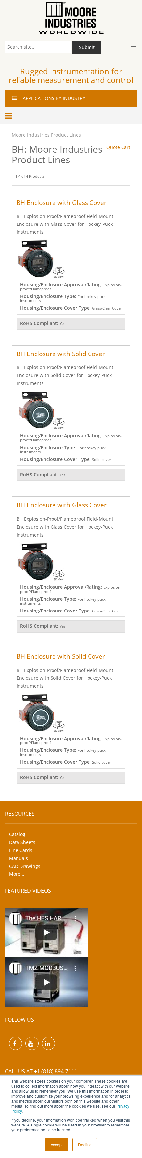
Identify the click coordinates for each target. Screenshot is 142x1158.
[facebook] (15, 1043)
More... (16, 874)
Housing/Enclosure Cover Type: (56, 308)
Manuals (18, 858)
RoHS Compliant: (40, 323)
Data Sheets (22, 842)
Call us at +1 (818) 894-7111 (41, 1071)
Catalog (17, 834)
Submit (87, 47)
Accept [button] (57, 1144)
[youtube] (32, 1043)
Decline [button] (85, 1144)
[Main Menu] (9, 115)
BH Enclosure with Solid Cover (61, 353)
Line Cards (20, 850)
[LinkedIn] (48, 1043)
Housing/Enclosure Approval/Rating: (61, 284)
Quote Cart (118, 147)
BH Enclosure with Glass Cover (62, 202)
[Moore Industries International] (71, 18)
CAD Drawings (24, 866)
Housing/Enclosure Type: (49, 296)
